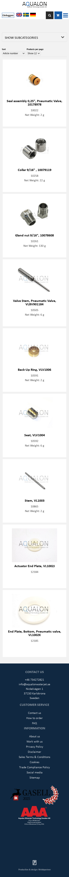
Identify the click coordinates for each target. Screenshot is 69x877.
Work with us (34, 741)
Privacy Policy (34, 746)
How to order (34, 718)
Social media (35, 772)
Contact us (34, 713)
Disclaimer (34, 752)
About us (34, 736)
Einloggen (8, 15)
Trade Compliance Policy (34, 767)
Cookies (34, 762)
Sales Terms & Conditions (34, 757)
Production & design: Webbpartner (34, 869)
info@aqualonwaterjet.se (34, 684)
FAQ (34, 723)
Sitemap (35, 777)
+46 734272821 (34, 679)
